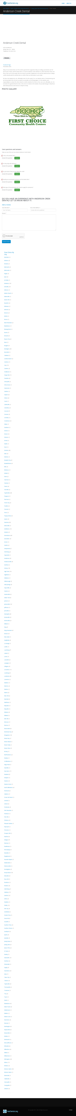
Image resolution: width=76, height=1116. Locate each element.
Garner (5, 519)
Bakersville (6, 296)
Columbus (6, 407)
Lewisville (6, 660)
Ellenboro (6, 470)
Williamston (7, 1056)
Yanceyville (6, 1082)
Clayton (6, 394)
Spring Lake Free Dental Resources (39, 8)
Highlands (6, 574)
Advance (6, 260)
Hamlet (6, 545)
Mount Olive (7, 748)
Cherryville (6, 381)
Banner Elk (6, 299)
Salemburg (6, 889)
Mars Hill (6, 696)
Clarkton (6, 391)
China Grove (7, 385)
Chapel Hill (6, 375)
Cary (5, 365)
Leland (5, 653)
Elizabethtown (7, 463)
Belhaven (6, 306)
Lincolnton (6, 669)
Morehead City (7, 732)
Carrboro (6, 362)
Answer (17, 158)
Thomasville (7, 987)
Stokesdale (7, 964)
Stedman (6, 961)
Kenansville (7, 617)
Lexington (6, 663)
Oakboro (6, 794)
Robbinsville (7, 862)
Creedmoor (7, 421)
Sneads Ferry (7, 915)
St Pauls (6, 951)
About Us (69, 3)
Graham (6, 532)
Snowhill (6, 921)
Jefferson (6, 607)
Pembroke (6, 807)
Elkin (5, 466)
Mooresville (7, 728)
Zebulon (6, 1088)
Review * (4, 213)
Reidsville (6, 853)
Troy (5, 993)
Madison (6, 682)
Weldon (6, 1036)
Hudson (6, 591)
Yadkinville (6, 1078)
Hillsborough (7, 581)
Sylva (5, 974)
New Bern (6, 771)
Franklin (6, 506)
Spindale (6, 938)
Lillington (6, 666)
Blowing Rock (7, 329)
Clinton (6, 398)
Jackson (6, 601)
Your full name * (6, 207)
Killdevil (6, 624)
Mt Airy (6, 751)
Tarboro (6, 980)
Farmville (6, 489)
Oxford (6, 804)
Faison (5, 486)
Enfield (5, 473)
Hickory (6, 568)
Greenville (6, 538)
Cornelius (6, 417)
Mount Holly (7, 745)
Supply (5, 967)
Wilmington (7, 1059)
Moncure (6, 722)
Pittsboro (6, 820)
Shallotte (6, 902)
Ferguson (6, 496)
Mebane (6, 712)
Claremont (6, 388)
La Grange (6, 643)
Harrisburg (6, 551)
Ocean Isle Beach (8, 797)
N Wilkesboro (7, 761)
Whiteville (6, 1046)
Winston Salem (7, 1069)
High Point (6, 571)
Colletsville (6, 404)
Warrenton (6, 1020)
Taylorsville (7, 984)
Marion (6, 692)
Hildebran (6, 578)
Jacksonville (7, 604)
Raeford (6, 836)
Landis (5, 646)
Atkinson (6, 290)
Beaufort (6, 303)
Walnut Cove (7, 1016)
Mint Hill (6, 718)
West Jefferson (7, 1042)
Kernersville (7, 620)
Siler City (6, 908)
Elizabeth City (7, 460)
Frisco (5, 512)
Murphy (6, 758)
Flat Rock (6, 499)
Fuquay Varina (7, 515)
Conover (6, 414)
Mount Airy (7, 738)
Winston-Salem (8, 1072)
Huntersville (7, 594)
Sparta (5, 934)
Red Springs (7, 849)
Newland (6, 774)
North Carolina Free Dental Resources (19, 8)
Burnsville (6, 352)
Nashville (6, 768)
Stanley (6, 954)
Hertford (6, 565)
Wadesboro (7, 1003)
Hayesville (6, 555)
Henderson (7, 558)
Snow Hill (6, 918)
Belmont (6, 309)
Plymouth (6, 826)
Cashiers (6, 368)
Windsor (6, 1065)
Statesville (6, 957)
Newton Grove (7, 784)
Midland (6, 715)
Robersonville (7, 866)
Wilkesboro (7, 1049)
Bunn (5, 342)
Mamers (6, 686)
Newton (6, 781)
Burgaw (6, 345)
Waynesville (7, 1029)
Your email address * (35, 207)
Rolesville (6, 876)
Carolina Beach (8, 358)
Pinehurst (6, 813)
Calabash (6, 355)
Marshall (6, 699)
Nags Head (7, 764)
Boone (5, 332)
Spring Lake (7, 944)
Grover (5, 542)
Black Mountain (8, 322)
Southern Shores (8, 928)
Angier (5, 273)
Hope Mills (6, 587)
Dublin (5, 443)
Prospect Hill (7, 833)
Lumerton (6, 679)
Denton (6, 430)
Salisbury (6, 892)
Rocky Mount (7, 872)
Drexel (5, 440)
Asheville (6, 286)
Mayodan (6, 705)
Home (63, 3)
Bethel (5, 316)
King (5, 627)
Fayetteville (7, 493)
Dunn (5, 447)
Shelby (5, 905)
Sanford (6, 895)
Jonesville (6, 610)
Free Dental (6, 8)
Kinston (6, 633)
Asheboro (6, 283)
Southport (6, 931)
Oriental (6, 800)
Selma (5, 898)
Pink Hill (6, 817)
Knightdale (6, 640)
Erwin (5, 476)
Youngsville (7, 1085)
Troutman (6, 990)
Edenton (6, 457)
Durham (6, 450)
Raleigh (6, 840)
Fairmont (6, 479)
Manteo (6, 689)
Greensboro (7, 535)
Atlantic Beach (7, 293)
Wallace (6, 1013)
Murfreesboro (7, 754)
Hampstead (7, 548)
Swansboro (7, 970)
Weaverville (7, 1033)
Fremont (6, 509)
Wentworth (7, 1039)
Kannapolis (7, 614)
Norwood (6, 790)
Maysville (6, 709)
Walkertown (7, 1010)
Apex (5, 277)
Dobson (6, 437)
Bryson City (7, 339)
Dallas (5, 424)
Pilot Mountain (7, 810)
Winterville (6, 1075)
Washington (7, 1026)
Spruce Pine (7, 948)
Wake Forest (7, 1006)
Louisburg (6, 673)
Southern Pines (8, 925)
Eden (5, 453)
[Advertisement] (29, 28)
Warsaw (6, 1023)
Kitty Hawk (6, 637)
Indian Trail (7, 597)
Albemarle (6, 267)
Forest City (6, 502)
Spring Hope (7, 941)
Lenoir (5, 656)
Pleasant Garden (8, 823)
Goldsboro (6, 529)
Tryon (5, 997)
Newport (6, 777)
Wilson (5, 1062)
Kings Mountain (8, 630)
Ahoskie (6, 263)
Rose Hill (6, 879)
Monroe (6, 725)
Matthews (6, 702)
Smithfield (6, 912)
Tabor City (6, 977)
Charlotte (6, 378)
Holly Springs (7, 584)
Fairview (6, 483)
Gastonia (6, 522)
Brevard (6, 335)
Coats (5, 401)
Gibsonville (6, 525)
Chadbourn (7, 371)
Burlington (6, 349)
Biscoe (5, 319)
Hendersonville (7, 561)
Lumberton (7, 676)
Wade (5, 1000)
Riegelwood (7, 856)
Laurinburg (6, 650)
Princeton (6, 830)
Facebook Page (7, 65)
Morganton (7, 735)
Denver (6, 434)
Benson (6, 313)
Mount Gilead (7, 741)
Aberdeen (6, 257)
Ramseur (6, 843)
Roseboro (6, 882)
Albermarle (6, 270)
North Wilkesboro (8, 787)
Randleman (7, 846)
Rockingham (7, 869)
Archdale (6, 280)
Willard (5, 1052)
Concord (6, 411)
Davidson (6, 427)
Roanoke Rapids (8, 859)
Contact (70, 1110)
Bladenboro (7, 326)
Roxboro (6, 885)
